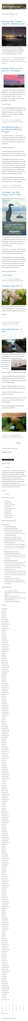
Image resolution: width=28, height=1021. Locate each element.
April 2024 (4, 658)
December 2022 (5, 687)
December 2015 (5, 837)
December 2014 (5, 858)
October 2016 (5, 819)
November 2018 (5, 774)
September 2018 (5, 778)
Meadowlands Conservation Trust (12, 601)
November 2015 (5, 838)
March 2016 (4, 831)
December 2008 (5, 987)
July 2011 (4, 931)
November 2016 (5, 817)
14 (19, 1006)
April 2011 (4, 937)
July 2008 (4, 995)
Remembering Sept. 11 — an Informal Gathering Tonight (13, 129)
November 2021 (5, 710)
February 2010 (5, 962)
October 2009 (5, 969)
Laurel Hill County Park (9, 504)
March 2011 (4, 938)
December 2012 (5, 901)
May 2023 (4, 678)
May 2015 (4, 849)
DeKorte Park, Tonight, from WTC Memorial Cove (13, 22)
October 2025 (5, 626)
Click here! (6, 467)
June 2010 (4, 954)
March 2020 (4, 746)
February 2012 (5, 919)
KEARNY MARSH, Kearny (9, 569)
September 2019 (5, 756)
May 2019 (4, 763)
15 (23, 1006)
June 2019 (4, 762)
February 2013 (5, 897)
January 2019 (5, 771)
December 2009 (5, 965)
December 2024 (5, 644)
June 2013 (4, 890)
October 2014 (5, 862)
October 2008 (5, 990)
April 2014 (4, 872)
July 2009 (4, 974)
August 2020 (4, 737)
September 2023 (5, 671)
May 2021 (4, 721)
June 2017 (4, 805)
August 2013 (4, 887)
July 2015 (4, 846)
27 (16, 1010)
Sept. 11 (10, 59)
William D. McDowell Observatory (11, 596)
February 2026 (5, 619)
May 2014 (4, 871)
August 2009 (4, 972)
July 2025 (4, 631)
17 (5, 1008)
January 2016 (5, 835)
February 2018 (5, 790)
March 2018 (4, 788)
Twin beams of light (16, 59)
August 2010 (4, 951)
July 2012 (4, 910)
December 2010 (5, 944)
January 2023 (5, 685)
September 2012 (5, 906)
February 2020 (5, 747)
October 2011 (5, 926)
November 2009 (5, 967)
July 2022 (4, 696)
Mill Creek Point (7, 513)
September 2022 (5, 692)
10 (5, 1006)
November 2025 (5, 624)
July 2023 (4, 674)
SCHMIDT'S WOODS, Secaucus (11, 551)
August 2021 (4, 715)
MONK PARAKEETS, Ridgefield (11, 560)
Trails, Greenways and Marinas (11, 590)
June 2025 (4, 633)
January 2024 (5, 664)
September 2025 (5, 628)
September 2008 (5, 992)
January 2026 (5, 621)
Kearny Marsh (7, 506)
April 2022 (4, 701)
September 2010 (5, 949)
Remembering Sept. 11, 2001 (12, 330)
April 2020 (4, 744)
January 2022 (5, 706)
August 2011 (4, 929)
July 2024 (4, 653)
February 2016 (5, 833)
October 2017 (5, 797)
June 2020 (4, 740)
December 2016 (5, 815)
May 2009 (4, 978)
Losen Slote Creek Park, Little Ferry (12, 578)
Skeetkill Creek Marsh (9, 515)
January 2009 (5, 985)
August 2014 (4, 865)
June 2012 (4, 912)
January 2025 (5, 642)
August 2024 (4, 651)
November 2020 (5, 731)
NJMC (21, 61)
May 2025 (4, 635)
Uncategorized (16, 57)
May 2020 (4, 742)
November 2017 (5, 796)
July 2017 (4, 803)
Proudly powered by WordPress (8, 1018)
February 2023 (5, 683)
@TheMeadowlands (7, 452)
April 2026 (4, 615)
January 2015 (5, 856)
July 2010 (4, 953)
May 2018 (4, 785)
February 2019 (5, 769)
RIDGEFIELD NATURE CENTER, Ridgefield (13, 539)
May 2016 (4, 828)
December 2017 (5, 794)
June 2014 (4, 869)
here (9, 104)
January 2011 (5, 942)
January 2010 (5, 963)
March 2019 (4, 767)
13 (16, 1006)
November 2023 (5, 667)
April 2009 (4, 979)
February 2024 (5, 662)
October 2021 (5, 712)
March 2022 (4, 703)
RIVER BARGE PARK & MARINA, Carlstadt (13, 530)
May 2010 (4, 956)
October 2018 (5, 776)
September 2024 (5, 649)
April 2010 (4, 958)
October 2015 (5, 840)
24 (5, 1010)
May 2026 (4, 614)
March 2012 (4, 917)
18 (9, 1008)
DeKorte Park (5, 59)
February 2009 (5, 983)
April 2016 (4, 830)
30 (2, 1012)
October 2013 (5, 883)
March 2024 (4, 660)
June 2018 (4, 783)
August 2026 (4, 608)
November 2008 (5, 988)
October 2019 (5, 755)
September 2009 (5, 970)
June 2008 (4, 997)
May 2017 (4, 806)
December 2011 (5, 922)
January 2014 (5, 878)
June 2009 (4, 976)
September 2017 (5, 799)
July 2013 (4, 888)
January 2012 (5, 921)
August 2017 (4, 801)
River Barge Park (8, 512)
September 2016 (5, 821)
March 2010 (4, 960)
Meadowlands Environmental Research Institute (15, 598)
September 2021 (5, 714)
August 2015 (4, 844)
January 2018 (5, 792)
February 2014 (5, 876)
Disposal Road (7, 510)
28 (19, 1010)
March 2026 (4, 617)
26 (12, 1010)
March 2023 (4, 681)
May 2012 (4, 913)
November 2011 (5, 924)
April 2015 (4, 851)
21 (19, 1008)
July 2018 (4, 781)
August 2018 (4, 780)
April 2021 (4, 722)
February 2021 (5, 726)
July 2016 (4, 824)
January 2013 (5, 899)
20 (16, 1008)
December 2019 (5, 751)
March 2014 (4, 874)
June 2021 (4, 719)
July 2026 (4, 610)
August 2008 (4, 994)
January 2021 (5, 728)
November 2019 (5, 753)
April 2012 (4, 915)
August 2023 (4, 672)
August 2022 (4, 694)
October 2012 (5, 904)
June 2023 (4, 676)
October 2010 (5, 947)
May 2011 (4, 935)
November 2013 (5, 881)
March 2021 (4, 724)
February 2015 (5, 854)
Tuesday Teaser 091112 (12, 286)
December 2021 (5, 708)
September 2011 (5, 928)
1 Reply (16, 324)
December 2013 (5, 879)
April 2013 (4, 894)
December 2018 (5, 772)
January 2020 (5, 749)
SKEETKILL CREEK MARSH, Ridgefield (12, 553)
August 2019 (4, 758)
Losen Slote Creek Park (9, 508)
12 (12, 1006)
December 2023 (5, 665)
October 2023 (5, 669)
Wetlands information (9, 599)
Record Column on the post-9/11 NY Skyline (12, 69)
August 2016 (4, 822)
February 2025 (5, 640)
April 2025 (4, 637)
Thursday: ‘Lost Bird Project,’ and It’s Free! (11, 193)
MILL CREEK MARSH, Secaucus (11, 528)
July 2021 (4, 717)
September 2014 (5, 863)
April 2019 (4, 765)
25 (9, 1010)
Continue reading (7, 275)
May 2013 (4, 892)
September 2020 (5, 735)
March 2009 (4, 981)
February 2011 (5, 940)
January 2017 (5, 813)
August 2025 (4, 630)
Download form (5, 524)
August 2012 (4, 908)
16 (2, 1008)
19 (12, 1008)
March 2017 (4, 810)
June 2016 (4, 826)
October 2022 (5, 690)
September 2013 (5, 885)
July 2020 (4, 739)
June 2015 (4, 847)
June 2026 (4, 612)
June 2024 (4, 655)
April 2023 (4, 680)
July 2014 (4, 867)
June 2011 (4, 933)
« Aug (3, 1013)
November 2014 (5, 860)
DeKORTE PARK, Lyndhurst (10, 526)
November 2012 (5, 903)
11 (9, 1006)
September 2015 (5, 842)
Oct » (6, 1013)
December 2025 (5, 623)
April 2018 (4, 787)
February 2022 (5, 705)
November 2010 (5, 945)
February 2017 (5, 812)
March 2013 (4, 896)
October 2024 (5, 647)
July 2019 (4, 760)
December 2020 (5, 730)
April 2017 (4, 808)
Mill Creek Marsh (8, 503)
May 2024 (4, 656)
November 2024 (5, 646)
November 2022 (5, 689)
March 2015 (4, 853)
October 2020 (5, 733)
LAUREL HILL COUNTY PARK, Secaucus (12, 537)
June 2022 (4, 697)
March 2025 (4, 639)
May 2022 (4, 699)
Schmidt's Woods (8, 517)
